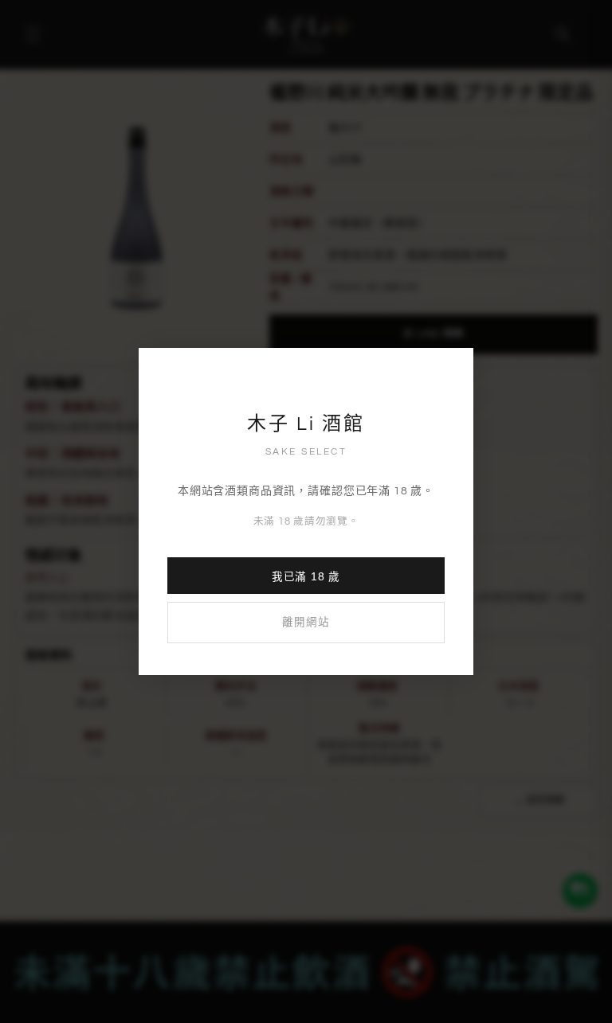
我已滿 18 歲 (306, 577)
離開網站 (305, 622)
